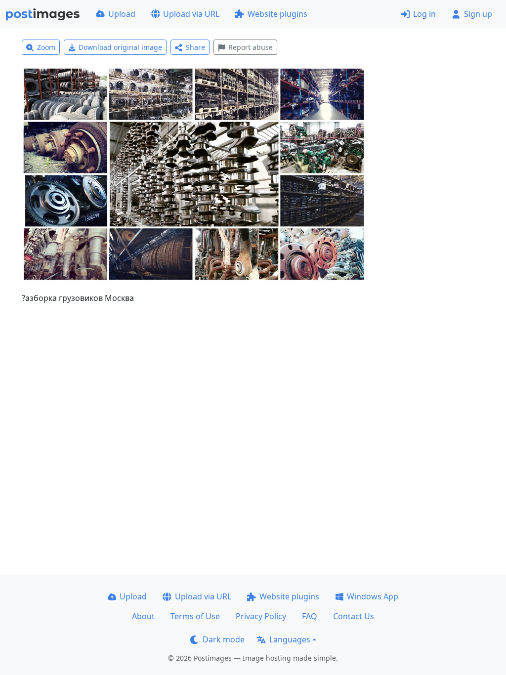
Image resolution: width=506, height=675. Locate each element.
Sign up (478, 13)
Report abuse (250, 47)
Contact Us (353, 616)
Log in (424, 13)
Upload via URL (191, 13)
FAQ (309, 616)
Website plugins (277, 13)
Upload (121, 13)
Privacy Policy (261, 616)
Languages (289, 639)
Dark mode (224, 639)
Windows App (372, 596)
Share (195, 47)
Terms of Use (195, 616)
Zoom (46, 47)
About (143, 616)
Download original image (120, 47)
